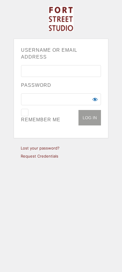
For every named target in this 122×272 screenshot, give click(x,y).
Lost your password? (40, 148)
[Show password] (95, 99)
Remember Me (40, 119)
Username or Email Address (49, 53)
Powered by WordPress (61, 18)
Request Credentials (39, 156)
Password (36, 85)
